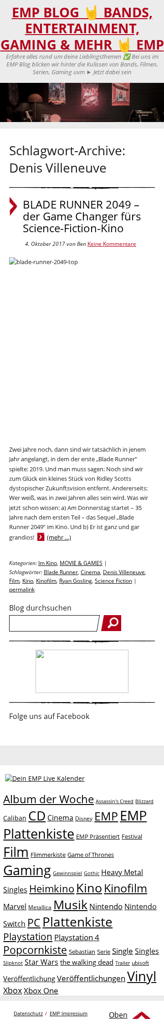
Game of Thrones (90, 855)
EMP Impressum (68, 1013)
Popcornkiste (35, 950)
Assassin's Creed (114, 801)
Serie (103, 951)
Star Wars (41, 962)
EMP (106, 816)
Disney (83, 818)
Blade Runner (61, 572)
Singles (147, 951)
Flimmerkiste (48, 855)
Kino (27, 581)
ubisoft (140, 963)
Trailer (122, 962)
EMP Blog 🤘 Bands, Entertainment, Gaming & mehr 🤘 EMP (82, 28)
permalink (22, 589)
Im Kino (47, 563)
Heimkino (51, 888)
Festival (132, 836)
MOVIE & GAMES (81, 563)
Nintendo (106, 906)
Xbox (12, 990)
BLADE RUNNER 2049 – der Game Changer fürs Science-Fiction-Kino (82, 216)
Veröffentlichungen (91, 978)
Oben (118, 1015)
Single (122, 951)
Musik (70, 904)
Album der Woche (48, 799)
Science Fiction (113, 581)
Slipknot (13, 962)
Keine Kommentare (111, 244)
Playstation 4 (76, 937)
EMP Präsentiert (98, 836)
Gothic (91, 873)
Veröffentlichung (29, 978)
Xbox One (41, 990)
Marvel (14, 906)
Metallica (39, 907)
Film (14, 581)
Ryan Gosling (75, 581)
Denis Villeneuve (124, 572)
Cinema (90, 572)
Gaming (27, 870)
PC (34, 923)
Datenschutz (28, 1013)
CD (37, 815)
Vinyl (141, 976)
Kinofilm (46, 581)
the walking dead (86, 962)
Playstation (27, 936)
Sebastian (82, 951)
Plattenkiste (77, 921)
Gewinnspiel (67, 873)
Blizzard (144, 801)
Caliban (14, 818)
